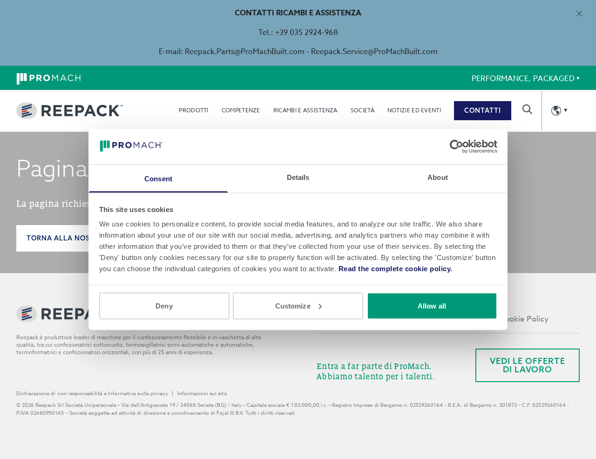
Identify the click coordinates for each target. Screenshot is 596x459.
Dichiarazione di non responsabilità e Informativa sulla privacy (92, 393)
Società (362, 110)
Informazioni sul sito (202, 393)
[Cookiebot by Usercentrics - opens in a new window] (456, 146)
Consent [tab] (158, 179)
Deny (164, 305)
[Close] (579, 13)
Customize (293, 305)
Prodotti (193, 110)
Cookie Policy (524, 319)
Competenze (241, 110)
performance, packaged (523, 78)
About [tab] (437, 177)
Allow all (432, 305)
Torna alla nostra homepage (86, 238)
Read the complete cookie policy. (396, 269)
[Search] (527, 109)
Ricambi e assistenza (305, 110)
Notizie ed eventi (414, 110)
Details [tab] (298, 177)
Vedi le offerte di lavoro (527, 365)
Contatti (482, 110)
